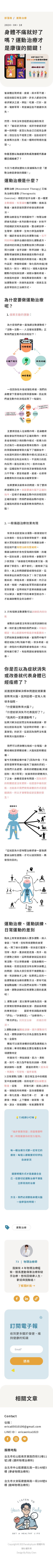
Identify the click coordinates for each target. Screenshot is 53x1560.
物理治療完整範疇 (27, 547)
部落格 (8, 18)
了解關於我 (25, 1285)
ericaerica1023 (28, 1432)
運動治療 (21, 18)
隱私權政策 (26, 1548)
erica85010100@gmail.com (22, 1426)
